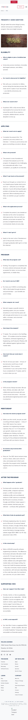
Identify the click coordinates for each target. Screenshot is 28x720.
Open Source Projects (20, 685)
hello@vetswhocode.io (7, 651)
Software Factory (4, 668)
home (2, 10)
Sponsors (17, 668)
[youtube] (10, 654)
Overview (3, 661)
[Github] (4, 654)
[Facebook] (1, 654)
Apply (16, 661)
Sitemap (17, 692)
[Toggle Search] (26, 6)
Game (2, 690)
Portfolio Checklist (5, 683)
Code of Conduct (19, 694)
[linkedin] (7, 654)
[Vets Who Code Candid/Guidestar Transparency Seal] (14, 712)
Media (2, 687)
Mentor (16, 664)
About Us (17, 678)
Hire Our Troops (18, 671)
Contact (17, 690)
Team (16, 683)
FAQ (16, 687)
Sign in (20, 6)
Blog (2, 678)
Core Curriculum (4, 664)
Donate (16, 666)
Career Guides (4, 680)
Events (2, 685)
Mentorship (3, 666)
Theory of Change (19, 680)
